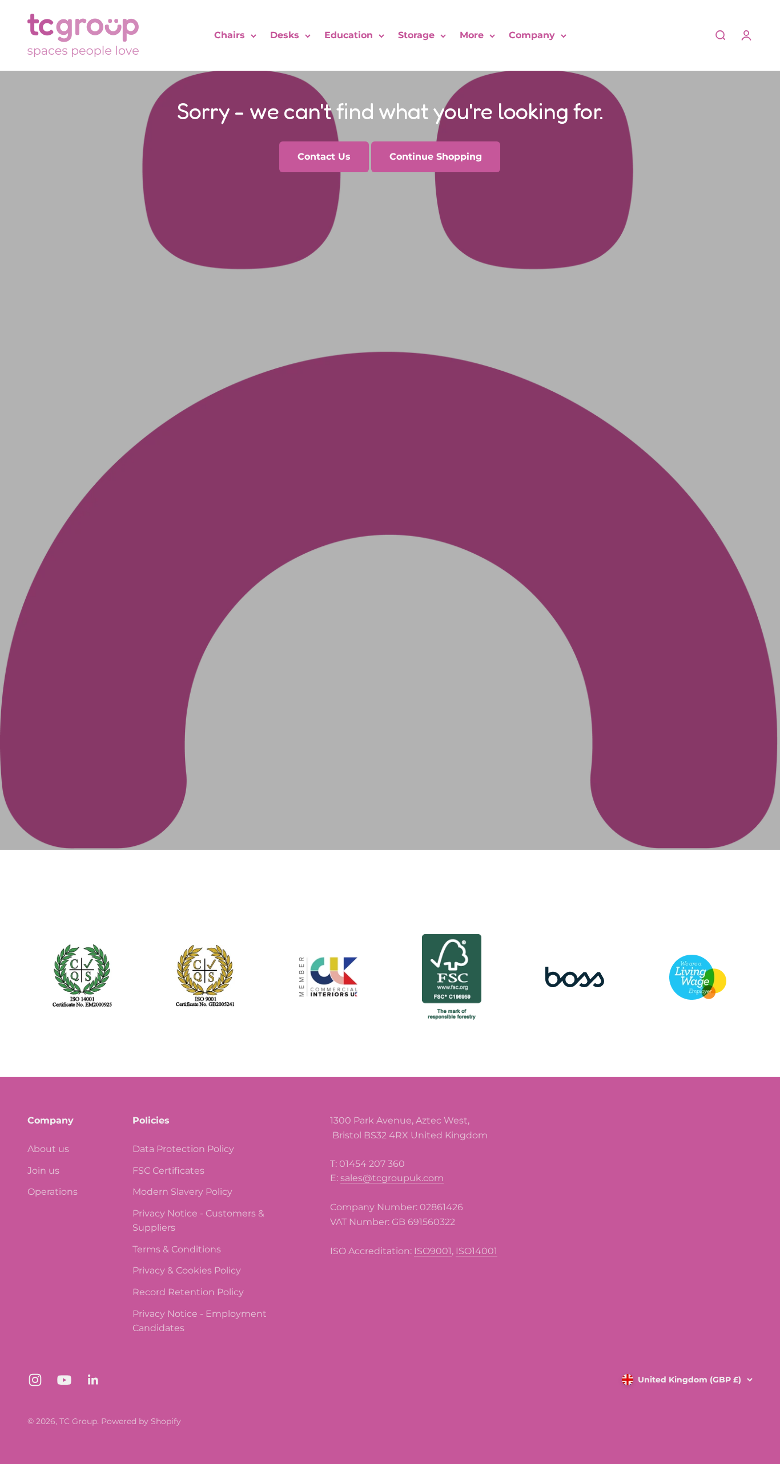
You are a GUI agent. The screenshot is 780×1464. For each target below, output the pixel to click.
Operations (52, 1191)
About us (48, 1148)
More (472, 35)
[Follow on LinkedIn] (93, 1380)
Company (532, 35)
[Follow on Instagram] (35, 1380)
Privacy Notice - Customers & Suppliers (198, 1221)
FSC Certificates (168, 1170)
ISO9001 (433, 1251)
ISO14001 (476, 1251)
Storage (416, 35)
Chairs (229, 35)
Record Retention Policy (188, 1292)
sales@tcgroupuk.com (392, 1178)
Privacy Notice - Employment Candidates (199, 1321)
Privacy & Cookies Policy (186, 1270)
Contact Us (324, 156)
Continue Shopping (435, 156)
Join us (43, 1170)
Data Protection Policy (183, 1148)
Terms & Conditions (176, 1249)
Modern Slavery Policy (182, 1191)
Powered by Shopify (141, 1421)
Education (348, 35)
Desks (284, 35)
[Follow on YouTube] (64, 1380)
